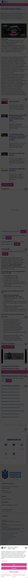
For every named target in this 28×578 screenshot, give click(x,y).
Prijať (14, 564)
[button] (26, 547)
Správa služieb (4, 561)
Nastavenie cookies (14, 571)
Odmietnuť (14, 568)
